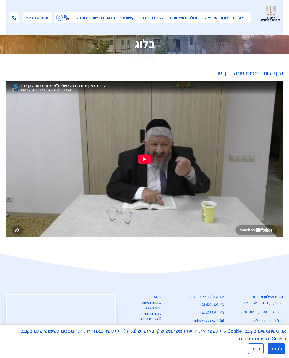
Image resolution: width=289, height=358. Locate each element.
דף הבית (155, 297)
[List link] (195, 296)
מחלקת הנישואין (151, 302)
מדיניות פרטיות (254, 338)
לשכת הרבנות (152, 313)
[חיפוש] (59, 18)
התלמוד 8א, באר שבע (37, 17)
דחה (255, 348)
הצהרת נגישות (149, 319)
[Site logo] (270, 13)
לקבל (276, 348)
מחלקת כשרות (151, 308)
